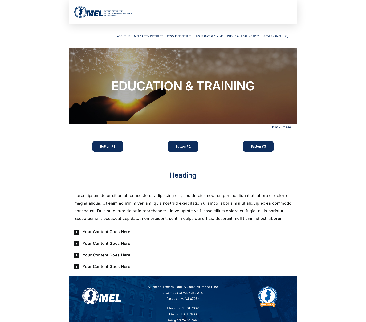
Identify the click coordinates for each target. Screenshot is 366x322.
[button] (286, 36)
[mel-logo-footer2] (101, 289)
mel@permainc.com (183, 320)
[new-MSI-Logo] (268, 286)
